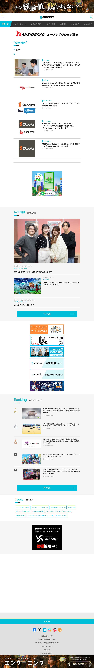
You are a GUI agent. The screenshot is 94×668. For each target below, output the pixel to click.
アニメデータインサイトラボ (40, 507)
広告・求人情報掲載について (47, 639)
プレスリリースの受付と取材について (47, 643)
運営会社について (47, 636)
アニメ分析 (88, 24)
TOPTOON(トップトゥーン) (58, 507)
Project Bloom (20, 515)
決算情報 (63, 24)
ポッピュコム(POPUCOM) (23, 511)
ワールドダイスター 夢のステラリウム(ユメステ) (40, 515)
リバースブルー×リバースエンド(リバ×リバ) (58, 511)
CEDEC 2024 (71, 507)
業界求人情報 (36, 24)
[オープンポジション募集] (47, 34)
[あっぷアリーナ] (47, 183)
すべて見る (47, 314)
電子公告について (47, 646)
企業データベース (19, 24)
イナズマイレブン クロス (22, 507)
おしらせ (47, 650)
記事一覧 (5, 24)
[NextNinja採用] (47, 537)
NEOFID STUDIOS (61, 515)
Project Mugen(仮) (38, 511)
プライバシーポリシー (47, 653)
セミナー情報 (50, 24)
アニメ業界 (75, 24)
